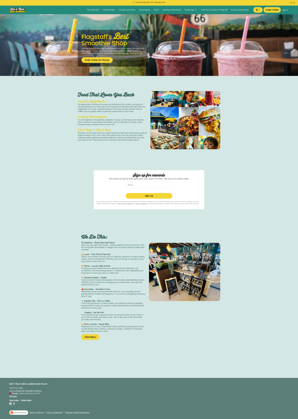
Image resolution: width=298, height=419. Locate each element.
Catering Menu (109, 10)
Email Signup (144, 10)
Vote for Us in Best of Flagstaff (214, 10)
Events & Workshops (240, 10)
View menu (14, 400)
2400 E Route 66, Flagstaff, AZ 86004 (25, 391)
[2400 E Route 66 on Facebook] (13, 404)
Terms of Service (36, 412)
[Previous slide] (291, 3)
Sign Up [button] (149, 195)
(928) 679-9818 (16, 388)
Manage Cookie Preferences (77, 412)
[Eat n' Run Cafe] (17, 10)
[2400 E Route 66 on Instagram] (10, 404)
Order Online (272, 9)
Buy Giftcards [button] (93, 10)
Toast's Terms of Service (125, 203)
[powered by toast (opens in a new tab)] (18, 412)
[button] (191, 10)
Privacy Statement (141, 203)
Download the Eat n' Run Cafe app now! (150, 2)
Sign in (285, 10)
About (156, 10)
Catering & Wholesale (172, 10)
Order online (26, 400)
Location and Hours (127, 10)
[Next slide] (294, 3)
